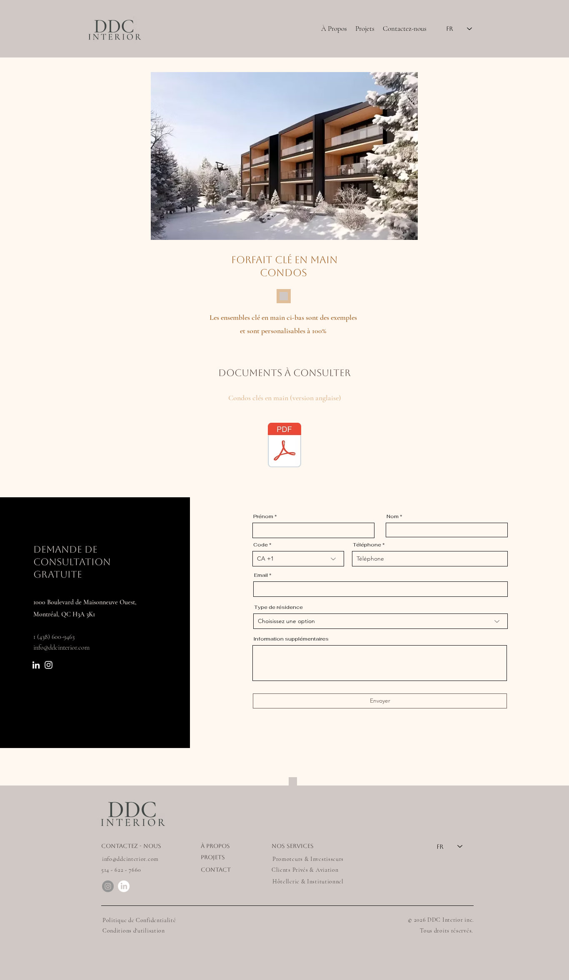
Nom (393, 516)
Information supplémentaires (291, 638)
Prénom (263, 516)
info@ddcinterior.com (61, 647)
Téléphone (367, 544)
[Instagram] (48, 665)
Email (261, 575)
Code (260, 544)
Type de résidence (278, 607)
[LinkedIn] (36, 665)
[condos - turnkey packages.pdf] (284, 446)
